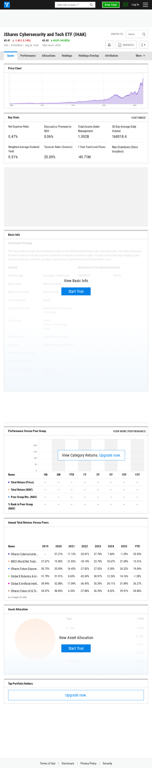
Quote (10, 55)
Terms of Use (47, 763)
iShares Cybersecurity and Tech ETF (25, 554)
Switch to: (117, 33)
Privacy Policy (88, 763)
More (139, 55)
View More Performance (129, 431)
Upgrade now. (110, 455)
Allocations (48, 55)
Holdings (67, 55)
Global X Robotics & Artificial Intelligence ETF (25, 576)
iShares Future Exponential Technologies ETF (25, 569)
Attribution (111, 55)
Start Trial (76, 291)
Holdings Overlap (89, 55)
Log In (135, 4)
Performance (28, 55)
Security (107, 763)
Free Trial (111, 4)
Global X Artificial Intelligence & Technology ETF (25, 583)
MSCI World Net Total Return (25, 561)
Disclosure (68, 763)
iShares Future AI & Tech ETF (25, 591)
